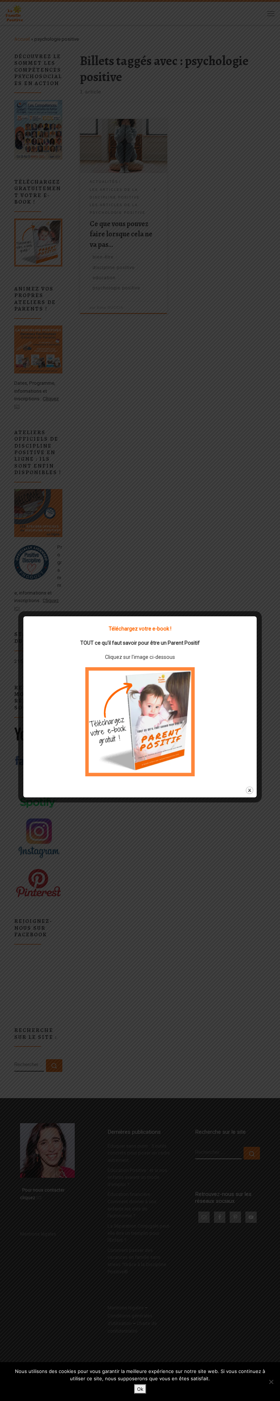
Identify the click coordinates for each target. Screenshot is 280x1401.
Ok (140, 1389)
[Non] (271, 1381)
